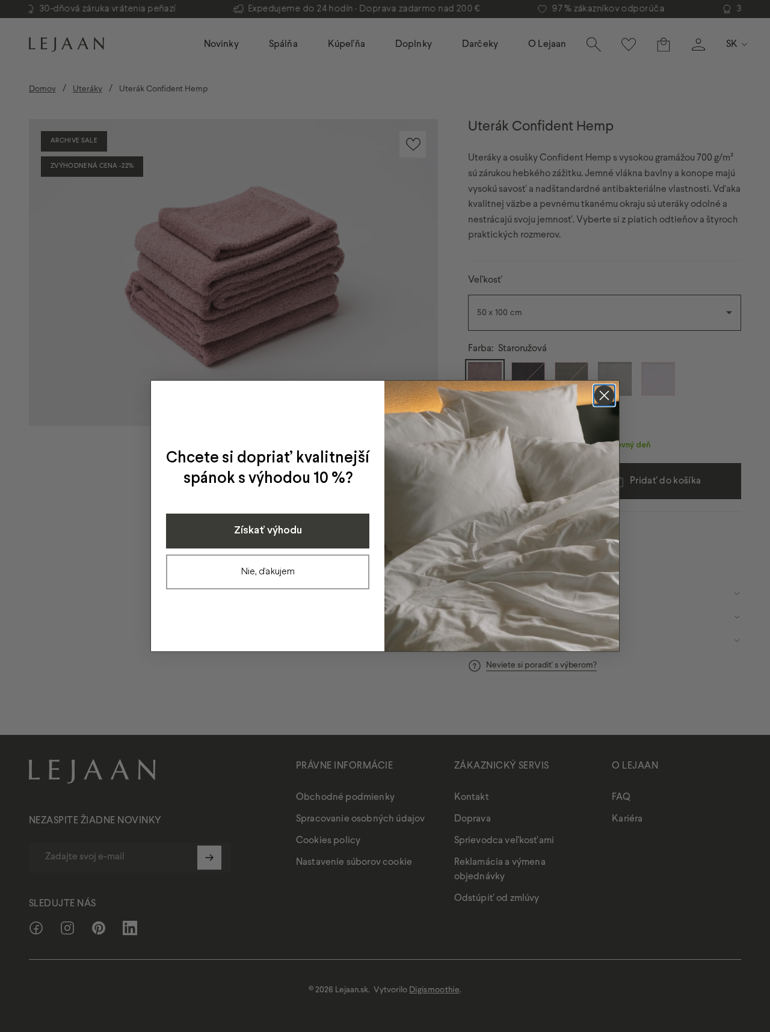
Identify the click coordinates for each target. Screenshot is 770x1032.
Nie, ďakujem (268, 571)
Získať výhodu (268, 531)
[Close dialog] (604, 395)
